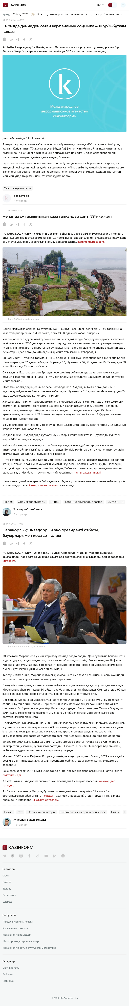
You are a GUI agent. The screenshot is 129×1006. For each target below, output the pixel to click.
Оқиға (6, 875)
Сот (20, 812)
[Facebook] (24, 40)
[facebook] (29, 855)
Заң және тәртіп (113, 14)
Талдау (7, 888)
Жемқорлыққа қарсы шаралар (21, 941)
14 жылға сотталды (45, 800)
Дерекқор (96, 14)
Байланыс (8, 974)
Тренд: (6, 14)
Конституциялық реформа (53, 14)
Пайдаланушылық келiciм (18, 921)
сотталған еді (12, 775)
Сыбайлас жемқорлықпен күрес (83, 812)
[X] (31, 40)
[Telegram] (18, 40)
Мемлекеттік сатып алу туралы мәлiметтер (29, 947)
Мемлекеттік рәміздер (17, 934)
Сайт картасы (11, 967)
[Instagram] (5, 40)
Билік (115, 812)
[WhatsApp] (11, 40)
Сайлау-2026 (20, 14)
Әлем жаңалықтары (17, 188)
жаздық (49, 795)
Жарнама (8, 980)
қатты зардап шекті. (87, 472)
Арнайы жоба (79, 14)
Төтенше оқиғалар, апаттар (83, 502)
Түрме (8, 812)
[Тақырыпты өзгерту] (112, 5)
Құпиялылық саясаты (15, 928)
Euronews (9, 561)
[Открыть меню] (123, 5)
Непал (8, 502)
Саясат (7, 882)
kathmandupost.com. (91, 241)
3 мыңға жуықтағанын (43, 485)
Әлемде (7, 901)
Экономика (9, 895)
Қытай (55, 502)
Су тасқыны (116, 502)
